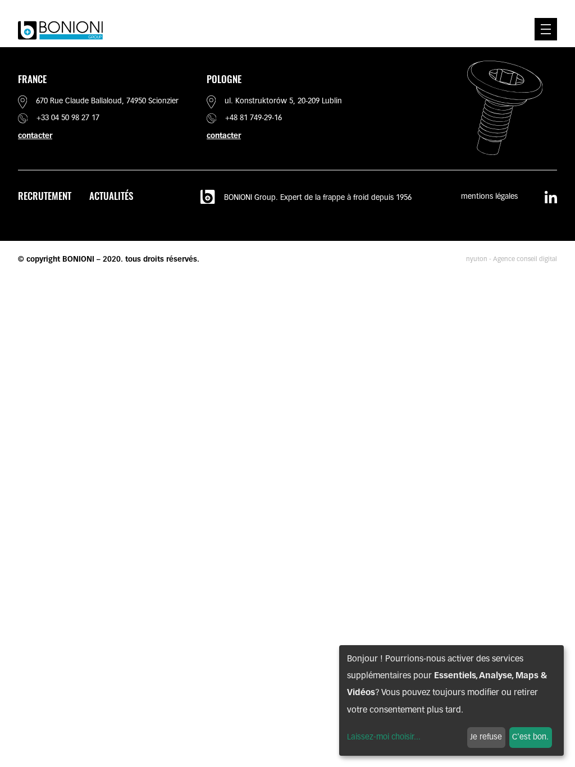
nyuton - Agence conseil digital (511, 260)
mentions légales (489, 196)
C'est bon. (530, 737)
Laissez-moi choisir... (384, 737)
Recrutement (44, 196)
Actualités (111, 196)
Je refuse (486, 737)
